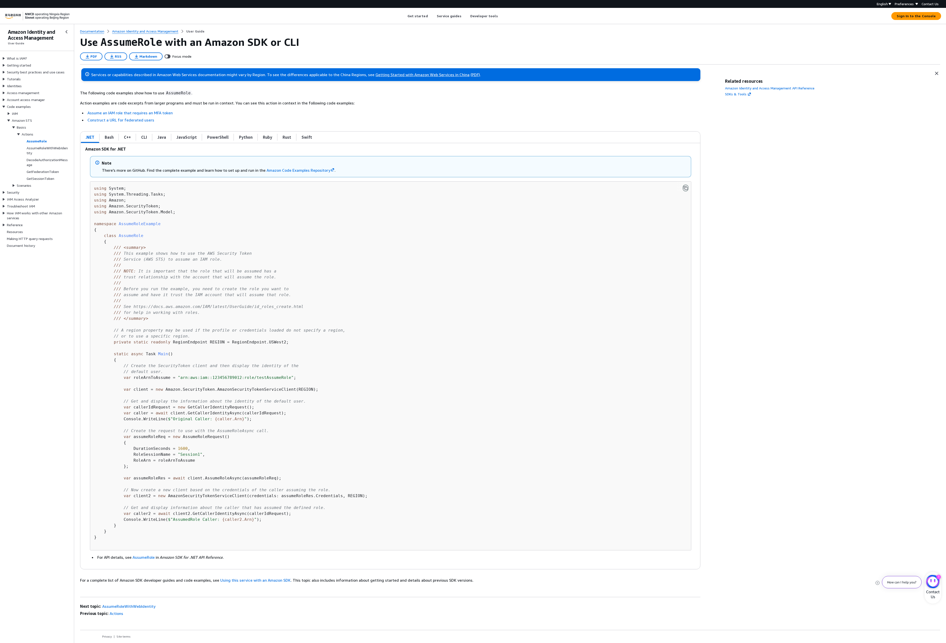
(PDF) (475, 74)
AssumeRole (144, 557)
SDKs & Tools (735, 94)
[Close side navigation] (66, 32)
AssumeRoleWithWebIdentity (128, 606)
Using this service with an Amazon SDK (255, 580)
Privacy (107, 636)
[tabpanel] (390, 356)
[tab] (90, 137)
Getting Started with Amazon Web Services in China (422, 74)
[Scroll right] (501, 16)
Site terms (124, 636)
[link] (195, 31)
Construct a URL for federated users (120, 120)
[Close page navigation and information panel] (936, 73)
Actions (116, 613)
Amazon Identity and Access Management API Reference (769, 88)
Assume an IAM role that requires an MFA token (130, 112)
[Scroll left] (404, 16)
